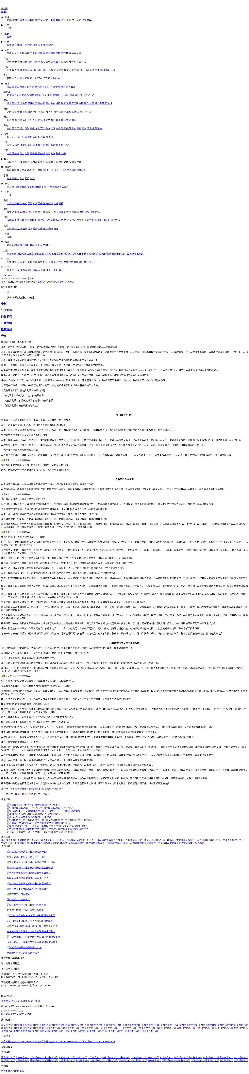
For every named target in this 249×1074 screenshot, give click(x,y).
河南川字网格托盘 (200, 1025)
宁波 (14, 270)
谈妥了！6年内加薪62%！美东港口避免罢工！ (83, 843)
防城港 (41, 61)
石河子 (115, 253)
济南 (14, 212)
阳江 (82, 70)
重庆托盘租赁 (8, 1057)
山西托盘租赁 (97, 1060)
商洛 (56, 228)
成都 (9, 220)
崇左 (84, 61)
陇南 (68, 53)
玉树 (49, 187)
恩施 (66, 112)
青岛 (19, 212)
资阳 (99, 220)
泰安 (56, 212)
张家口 (46, 86)
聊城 (87, 212)
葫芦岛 (77, 162)
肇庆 (56, 70)
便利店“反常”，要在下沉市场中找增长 (68, 826)
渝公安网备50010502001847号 (16, 1014)
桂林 (24, 61)
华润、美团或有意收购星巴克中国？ (108, 840)
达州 (84, 220)
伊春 (49, 95)
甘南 (79, 53)
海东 (14, 187)
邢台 (34, 86)
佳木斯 (55, 95)
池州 (84, 20)
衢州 (45, 270)
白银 (27, 53)
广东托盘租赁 (138, 1057)
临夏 (73, 53)
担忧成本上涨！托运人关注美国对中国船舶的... (152, 840)
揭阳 (107, 70)
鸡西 (26, 95)
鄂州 (30, 112)
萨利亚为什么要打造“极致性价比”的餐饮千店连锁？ (36, 789)
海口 (9, 128)
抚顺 (24, 162)
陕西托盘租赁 (126, 1060)
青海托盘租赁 (82, 1060)
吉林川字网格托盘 (70, 1028)
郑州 (14, 103)
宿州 (63, 20)
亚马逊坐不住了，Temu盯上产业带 (62, 811)
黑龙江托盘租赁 (225, 1057)
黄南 (29, 187)
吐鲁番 (30, 253)
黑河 (77, 95)
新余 (32, 153)
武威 (37, 53)
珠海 (24, 70)
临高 (68, 128)
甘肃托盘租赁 (123, 1057)
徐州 (19, 145)
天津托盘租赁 (51, 1057)
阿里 (37, 245)
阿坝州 (106, 220)
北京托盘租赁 (22, 1057)
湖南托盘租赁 (181, 1057)
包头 (19, 170)
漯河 (68, 103)
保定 (39, 86)
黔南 (57, 78)
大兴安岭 (90, 95)
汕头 (30, 70)
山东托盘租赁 (140, 1060)
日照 (66, 212)
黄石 (14, 112)
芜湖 (14, 20)
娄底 (68, 120)
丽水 (61, 270)
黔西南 (38, 78)
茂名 (50, 70)
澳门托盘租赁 (226, 1060)
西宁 (9, 187)
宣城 (89, 20)
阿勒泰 (107, 253)
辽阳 (56, 162)
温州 (19, 270)
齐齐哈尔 (19, 95)
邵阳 (30, 120)
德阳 (32, 220)
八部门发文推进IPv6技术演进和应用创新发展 (30, 921)
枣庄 (30, 212)
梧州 (30, 61)
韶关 (14, 70)
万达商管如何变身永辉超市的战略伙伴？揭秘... (182, 843)
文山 (61, 262)
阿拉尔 (122, 253)
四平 (19, 137)
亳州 (79, 20)
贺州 (68, 61)
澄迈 (63, 128)
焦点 (4, 335)
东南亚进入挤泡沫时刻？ (48, 814)
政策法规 (6, 329)
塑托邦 (4, 8)
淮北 (9, 103)
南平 (40, 45)
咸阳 (24, 228)
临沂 (76, 212)
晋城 (30, 203)
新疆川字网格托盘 (53, 1031)
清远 (87, 70)
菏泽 (97, 212)
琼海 (27, 128)
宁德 (50, 45)
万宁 (42, 128)
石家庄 (10, 86)
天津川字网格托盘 (67, 1025)
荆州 (45, 112)
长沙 (9, 120)
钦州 (48, 61)
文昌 (37, 128)
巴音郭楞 (58, 253)
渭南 (30, 228)
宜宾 (73, 220)
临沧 (45, 262)
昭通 (30, 262)
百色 (63, 61)
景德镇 (15, 153)
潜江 (76, 112)
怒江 (86, 262)
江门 (40, 70)
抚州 (58, 153)
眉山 (68, 220)
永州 (109, 103)
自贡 (14, 220)
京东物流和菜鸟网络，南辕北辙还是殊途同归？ (31, 931)
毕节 (45, 78)
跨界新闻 (6, 316)
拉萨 (9, 245)
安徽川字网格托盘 (86, 1025)
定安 (53, 128)
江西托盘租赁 (8, 1060)
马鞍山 (31, 20)
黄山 (48, 20)
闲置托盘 (69, 281)
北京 (9, 28)
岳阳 (35, 120)
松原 (40, 137)
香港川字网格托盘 (110, 1031)
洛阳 (24, 103)
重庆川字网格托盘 (10, 1025)
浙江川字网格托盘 (91, 1031)
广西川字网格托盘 (124, 1025)
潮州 (102, 70)
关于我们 (50, 281)
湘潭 (19, 120)
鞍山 (19, 162)
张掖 (42, 53)
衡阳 (24, 120)
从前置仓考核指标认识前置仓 (55, 823)
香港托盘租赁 (212, 1060)
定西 (63, 53)
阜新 (50, 162)
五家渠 (140, 253)
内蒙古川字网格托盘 (166, 1028)
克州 (73, 253)
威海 (61, 212)
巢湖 (68, 20)
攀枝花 (20, 220)
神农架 (88, 112)
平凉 (48, 53)
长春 (9, 137)
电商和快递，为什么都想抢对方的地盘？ (72, 820)
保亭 (94, 128)
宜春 (53, 153)
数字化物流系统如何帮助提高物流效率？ (27, 878)
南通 (35, 145)
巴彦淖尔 (61, 170)
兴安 (9, 61)
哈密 (36, 253)
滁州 (53, 20)
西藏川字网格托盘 (34, 1031)
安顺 (27, 78)
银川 (9, 178)
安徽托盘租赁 (66, 1057)
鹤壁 (42, 103)
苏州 (30, 145)
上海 (9, 195)
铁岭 (66, 162)
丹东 (35, 162)
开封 (19, 103)
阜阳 (58, 20)
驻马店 (103, 103)
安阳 (37, 103)
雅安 (89, 220)
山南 (19, 245)
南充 (63, 220)
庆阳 (58, 53)
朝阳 (71, 162)
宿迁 (68, 145)
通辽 (34, 170)
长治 (24, 203)
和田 (84, 253)
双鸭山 (38, 95)
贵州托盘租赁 (109, 1057)
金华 (40, 270)
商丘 (86, 103)
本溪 (30, 162)
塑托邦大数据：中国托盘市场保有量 (25, 910)
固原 (27, 178)
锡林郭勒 (81, 170)
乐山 (58, 220)
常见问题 (40, 281)
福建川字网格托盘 (105, 1025)
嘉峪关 (10, 53)
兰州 (16, 53)
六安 (73, 20)
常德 (40, 120)
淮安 (48, 145)
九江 (27, 153)
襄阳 (24, 112)
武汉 (9, 112)
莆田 (19, 45)
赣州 (42, 153)
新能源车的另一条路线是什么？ (23, 953)
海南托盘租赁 (195, 1057)
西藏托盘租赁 (154, 1060)
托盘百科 (6, 322)
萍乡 (22, 153)
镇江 (63, 145)
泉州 (30, 45)
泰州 (9, 212)
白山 (35, 137)
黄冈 (50, 112)
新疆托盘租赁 (169, 1060)
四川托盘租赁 (111, 1060)
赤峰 (29, 170)
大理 (76, 262)
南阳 (81, 103)
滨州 (92, 212)
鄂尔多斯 (42, 170)
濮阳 (58, 103)
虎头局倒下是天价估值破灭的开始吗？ (30, 794)
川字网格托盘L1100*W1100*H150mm (96, 1041)
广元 (42, 220)
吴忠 (22, 178)
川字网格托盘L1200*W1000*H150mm (58, 1041)
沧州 (57, 86)
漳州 (35, 45)
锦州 (40, 162)
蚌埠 (19, 20)
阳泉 (19, 203)
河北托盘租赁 (210, 1057)
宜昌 (73, 86)
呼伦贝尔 (51, 170)
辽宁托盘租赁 (37, 1060)
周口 (97, 103)
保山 (24, 262)
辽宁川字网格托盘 (127, 1028)
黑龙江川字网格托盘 (49, 1028)
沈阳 (9, 162)
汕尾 (71, 70)
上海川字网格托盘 (48, 1025)
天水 (32, 53)
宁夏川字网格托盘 (146, 1028)
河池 (73, 61)
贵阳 (9, 78)
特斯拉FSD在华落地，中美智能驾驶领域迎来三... (132, 843)
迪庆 (91, 262)
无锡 (14, 145)
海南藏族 (37, 187)
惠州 (61, 70)
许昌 (63, 103)
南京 (9, 145)
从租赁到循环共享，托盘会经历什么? (26, 857)
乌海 (24, 170)
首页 (3, 281)
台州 (56, 270)
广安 (79, 220)
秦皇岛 (23, 86)
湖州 (30, 270)
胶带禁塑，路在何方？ (18, 899)
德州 (82, 212)
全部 (4, 303)
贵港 (53, 61)
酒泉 (53, 53)
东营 (35, 212)
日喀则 (25, 245)
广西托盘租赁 (94, 1057)
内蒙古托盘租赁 (67, 1060)
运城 (45, 203)
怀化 (63, 120)
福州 (9, 45)
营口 (45, 162)
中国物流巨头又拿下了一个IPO (57, 808)
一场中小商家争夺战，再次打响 (58, 832)
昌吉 (41, 253)
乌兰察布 (71, 170)
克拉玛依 (21, 253)
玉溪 (19, 262)
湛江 (45, 70)
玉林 (58, 61)
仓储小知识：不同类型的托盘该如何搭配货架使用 (32, 942)
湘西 (73, 120)
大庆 (44, 95)
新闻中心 (30, 281)
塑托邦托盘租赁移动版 (12, 1071)
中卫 (32, 178)
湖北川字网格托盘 (219, 1025)
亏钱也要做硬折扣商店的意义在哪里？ (68, 829)
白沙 (73, 128)
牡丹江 (70, 95)
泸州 (27, 220)
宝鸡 (19, 228)
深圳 (19, 70)
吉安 (48, 153)
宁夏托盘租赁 (51, 1060)
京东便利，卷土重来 (41, 817)
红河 (56, 262)
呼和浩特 (11, 170)
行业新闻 (6, 310)
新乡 (48, 103)
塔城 (101, 253)
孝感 (40, 112)
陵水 (89, 128)
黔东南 (51, 78)
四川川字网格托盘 (224, 1028)
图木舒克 (131, 253)
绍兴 (35, 270)
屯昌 (58, 128)
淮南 (24, 20)
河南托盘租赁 (152, 1057)
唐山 (16, 86)
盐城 (53, 145)
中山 (97, 70)
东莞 (92, 70)
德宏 (81, 262)
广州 (9, 70)
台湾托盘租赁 (241, 1060)
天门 (82, 112)
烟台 (40, 212)
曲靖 (14, 262)
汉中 (40, 228)
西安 (9, 228)
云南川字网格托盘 (72, 1031)
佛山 (35, 70)
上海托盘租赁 (37, 1057)
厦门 (14, 45)
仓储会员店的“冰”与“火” (47, 804)
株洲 (14, 120)
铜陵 (37, 20)
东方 (48, 128)
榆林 (45, 228)
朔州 (35, 203)
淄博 (24, 212)
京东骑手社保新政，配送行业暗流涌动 (196, 840)
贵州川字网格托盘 (143, 1025)
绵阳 (37, 220)
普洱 (40, 262)
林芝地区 (45, 245)
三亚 (14, 128)
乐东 (84, 128)
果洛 (44, 187)
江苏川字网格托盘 (108, 1028)
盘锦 (61, 162)
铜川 (14, 228)
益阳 (53, 120)
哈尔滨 (10, 95)
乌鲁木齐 (11, 253)
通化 (30, 137)
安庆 (42, 20)
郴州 (58, 120)
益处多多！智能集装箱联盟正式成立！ (20, 840)
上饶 (63, 153)
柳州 (19, 61)
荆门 (35, 112)
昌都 (14, 245)
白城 (45, 137)
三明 (24, 45)
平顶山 (31, 103)
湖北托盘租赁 (166, 1057)
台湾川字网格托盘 (148, 1031)
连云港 (41, 145)
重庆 (9, 36)
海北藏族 (22, 187)
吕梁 (61, 203)
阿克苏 (67, 253)
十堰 (19, 112)
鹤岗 (31, 95)
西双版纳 (68, 262)
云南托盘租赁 (183, 1060)
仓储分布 (20, 281)
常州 (24, 145)
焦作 (53, 103)
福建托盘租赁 (80, 1057)
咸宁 (56, 112)
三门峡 (74, 103)
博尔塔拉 (49, 253)
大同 (14, 203)
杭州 (9, 270)
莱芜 (71, 212)
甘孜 (112, 220)
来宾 (79, 61)
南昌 (9, 153)
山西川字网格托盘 (205, 1028)
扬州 (58, 145)
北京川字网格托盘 (29, 1025)
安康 (50, 228)
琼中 (99, 128)
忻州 (50, 203)
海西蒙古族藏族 (60, 187)
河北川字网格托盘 (29, 1028)
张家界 (46, 120)
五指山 (20, 128)
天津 (9, 237)
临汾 (56, 203)
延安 (35, 228)
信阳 (91, 103)
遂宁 (48, 220)
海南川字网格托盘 (10, 1028)
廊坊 (63, 86)
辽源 (24, 137)
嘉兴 (24, 270)
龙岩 (45, 45)
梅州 (66, 70)
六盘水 (15, 78)
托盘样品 (11, 281)
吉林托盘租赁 (241, 1057)
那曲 (32, 245)
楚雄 (50, 262)
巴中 (94, 220)
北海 (35, 61)
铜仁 (32, 78)
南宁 (14, 61)
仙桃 (71, 112)
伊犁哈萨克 (93, 253)
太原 (9, 203)
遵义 (22, 78)
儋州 (32, 128)
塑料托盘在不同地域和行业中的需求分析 (27, 889)
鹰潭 (37, 153)
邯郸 (29, 86)
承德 (52, 86)
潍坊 (45, 212)
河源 (76, 70)
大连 (14, 162)
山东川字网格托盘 (15, 1031)
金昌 (22, 53)
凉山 (117, 220)
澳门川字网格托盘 (129, 1031)
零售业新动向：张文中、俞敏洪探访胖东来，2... (65, 840)
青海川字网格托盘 (186, 1028)
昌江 (79, 128)
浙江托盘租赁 (198, 1060)
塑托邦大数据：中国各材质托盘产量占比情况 (30, 867)
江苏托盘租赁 (22, 1060)
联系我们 (60, 281)
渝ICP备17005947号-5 (12, 1011)
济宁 (50, 212)
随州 (61, 112)
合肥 (9, 20)
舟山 (50, 270)
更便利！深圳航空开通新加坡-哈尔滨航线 (38, 843)
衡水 (68, 86)
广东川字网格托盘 (181, 1025)
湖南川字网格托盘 (238, 1025)
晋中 (40, 203)
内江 (53, 220)
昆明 (9, 262)
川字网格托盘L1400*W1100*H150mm (20, 1041)
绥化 (82, 95)
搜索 (31, 278)
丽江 (35, 262)
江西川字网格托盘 (89, 1028)
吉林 (14, 137)
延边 (50, 137)
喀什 (79, 253)
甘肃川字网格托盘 (162, 1025)
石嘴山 (15, 178)
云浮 (113, 70)
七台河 (63, 95)
